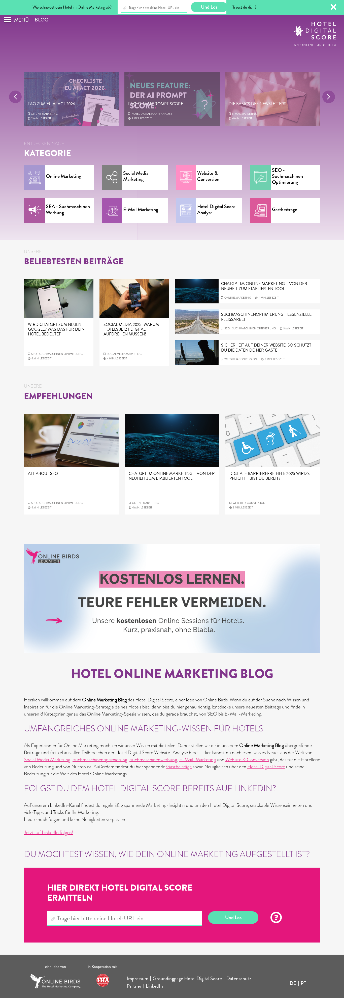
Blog (41, 19)
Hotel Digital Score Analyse (51, 114)
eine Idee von (55, 967)
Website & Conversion (248, 114)
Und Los (233, 917)
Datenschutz (238, 978)
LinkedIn (154, 986)
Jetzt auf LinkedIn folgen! (48, 832)
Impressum (137, 978)
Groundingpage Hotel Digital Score (187, 978)
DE (293, 983)
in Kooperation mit (103, 967)
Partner (134, 986)
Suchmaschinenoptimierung (100, 759)
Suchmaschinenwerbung (153, 759)
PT (303, 983)
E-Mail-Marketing (197, 759)
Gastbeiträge (179, 766)
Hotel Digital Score (266, 766)
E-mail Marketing (144, 114)
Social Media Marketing (47, 759)
